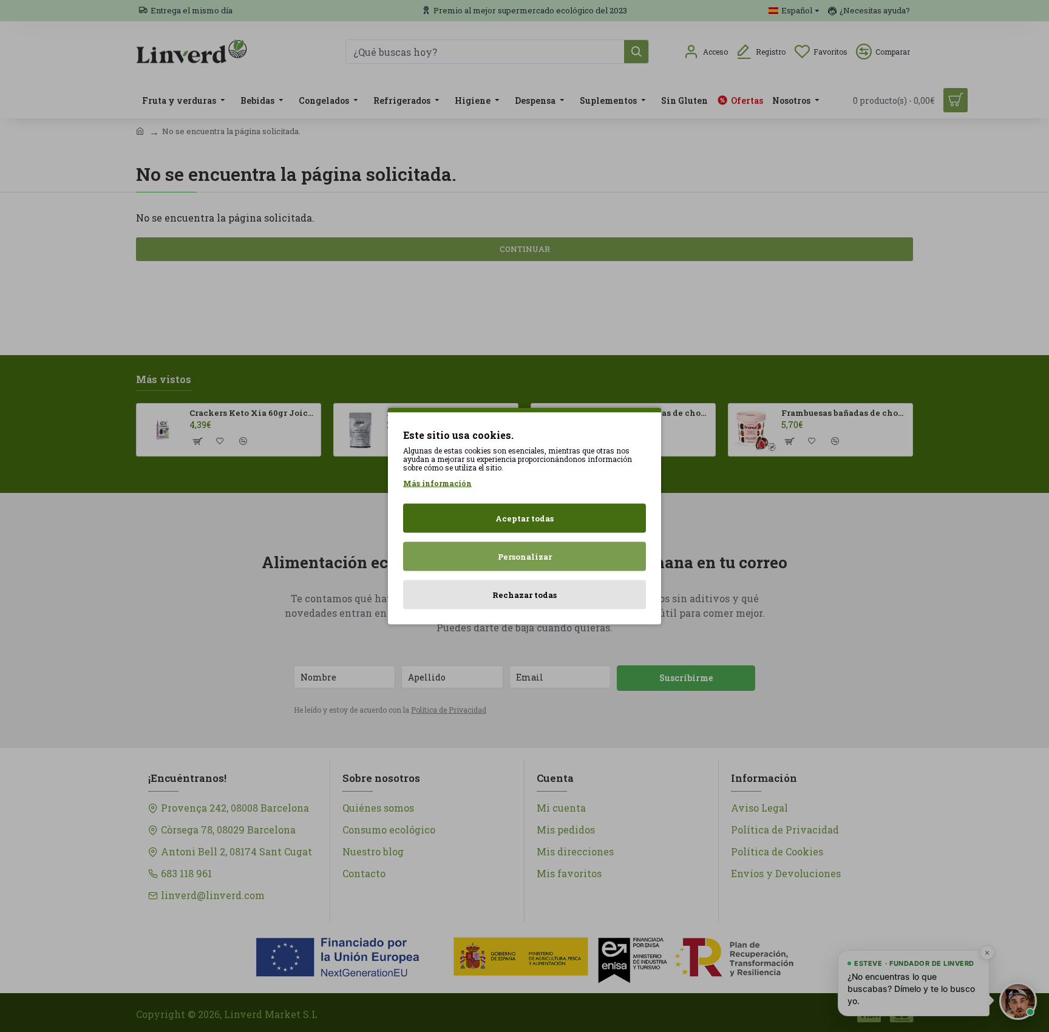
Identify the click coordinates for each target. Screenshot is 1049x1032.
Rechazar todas (524, 594)
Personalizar (525, 556)
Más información (437, 483)
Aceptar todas (524, 518)
